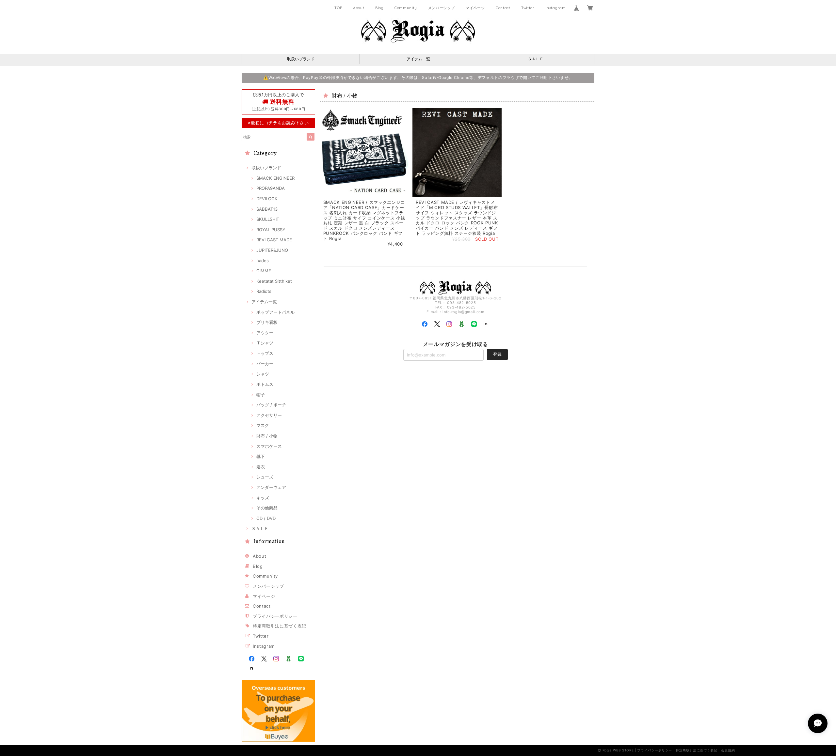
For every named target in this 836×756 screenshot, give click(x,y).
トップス (264, 353)
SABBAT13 (267, 209)
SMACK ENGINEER (275, 178)
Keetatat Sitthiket (274, 281)
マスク (262, 425)
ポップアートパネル (275, 312)
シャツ (262, 373)
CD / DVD (266, 518)
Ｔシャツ (264, 342)
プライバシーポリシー (275, 616)
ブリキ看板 (267, 322)
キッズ (262, 497)
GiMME (263, 270)
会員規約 (728, 750)
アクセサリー (269, 415)
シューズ (264, 476)
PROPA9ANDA (270, 188)
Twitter (528, 8)
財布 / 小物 (267, 435)
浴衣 (260, 466)
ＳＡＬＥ (535, 58)
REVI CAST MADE (274, 239)
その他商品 (267, 507)
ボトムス (264, 384)
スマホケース (269, 446)
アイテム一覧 (418, 58)
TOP (338, 8)
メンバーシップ (441, 8)
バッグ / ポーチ (271, 404)
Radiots (263, 291)
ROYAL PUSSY (270, 229)
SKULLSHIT (267, 219)
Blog (379, 8)
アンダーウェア (271, 487)
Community (405, 8)
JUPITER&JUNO (272, 250)
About (358, 8)
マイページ (475, 8)
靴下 (260, 456)
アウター (264, 332)
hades (262, 260)
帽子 (260, 394)
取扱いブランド (300, 58)
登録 (497, 354)
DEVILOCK (267, 198)
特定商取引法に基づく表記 (279, 625)
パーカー (264, 363)
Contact (503, 8)
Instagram (555, 8)
